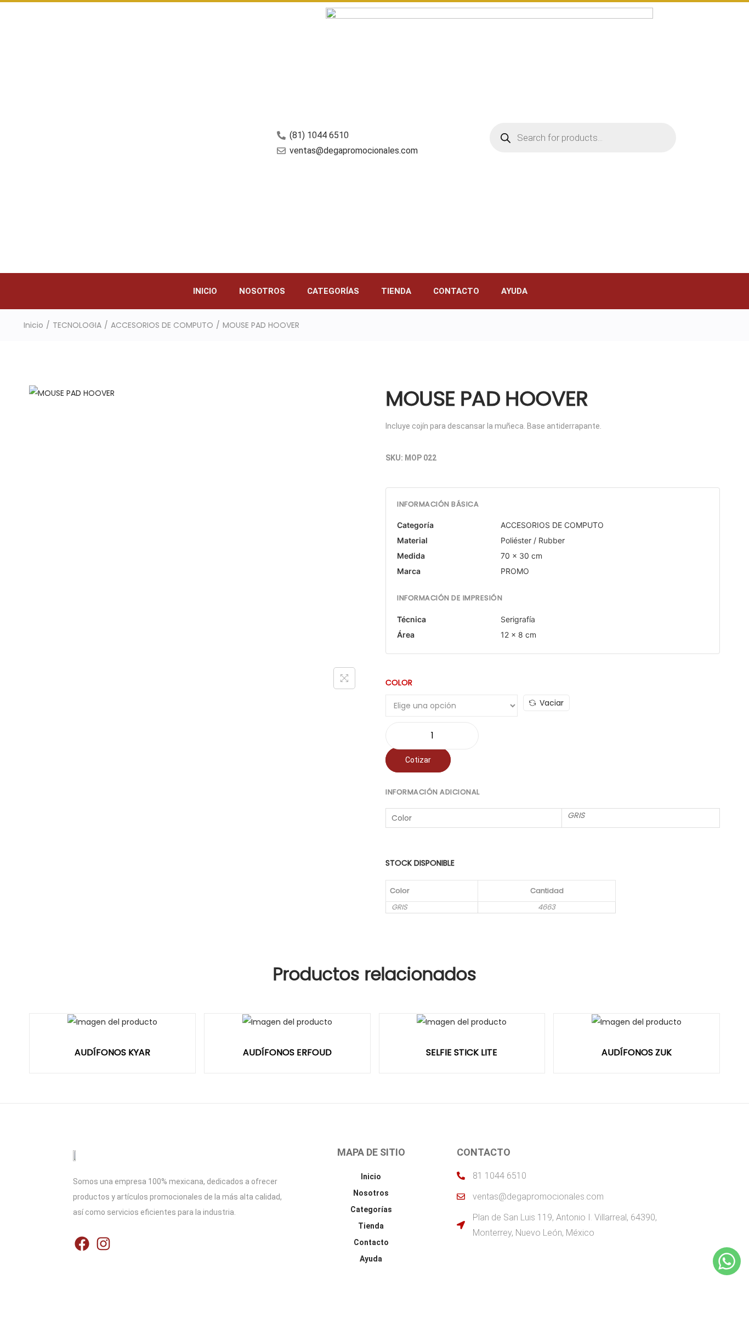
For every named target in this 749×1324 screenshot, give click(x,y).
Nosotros (262, 291)
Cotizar (418, 759)
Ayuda (514, 291)
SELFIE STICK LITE (461, 1052)
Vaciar (552, 702)
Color (398, 682)
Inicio (205, 291)
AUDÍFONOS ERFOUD (287, 1052)
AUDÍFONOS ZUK (637, 1052)
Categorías (333, 291)
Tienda (396, 291)
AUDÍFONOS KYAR (112, 1052)
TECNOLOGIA (77, 325)
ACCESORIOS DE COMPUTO (162, 325)
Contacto (456, 291)
